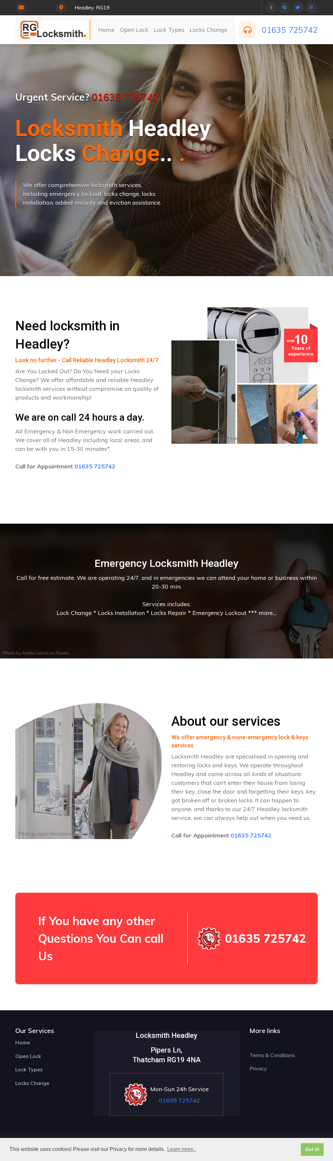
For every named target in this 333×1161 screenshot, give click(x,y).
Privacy (258, 1068)
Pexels (75, 270)
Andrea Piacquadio (41, 270)
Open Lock (134, 29)
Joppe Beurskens (54, 833)
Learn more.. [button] (181, 1149)
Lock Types (169, 29)
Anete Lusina (206, 438)
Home (106, 29)
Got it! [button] (312, 1149)
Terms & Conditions (272, 1055)
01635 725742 (290, 30)
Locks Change (208, 29)
